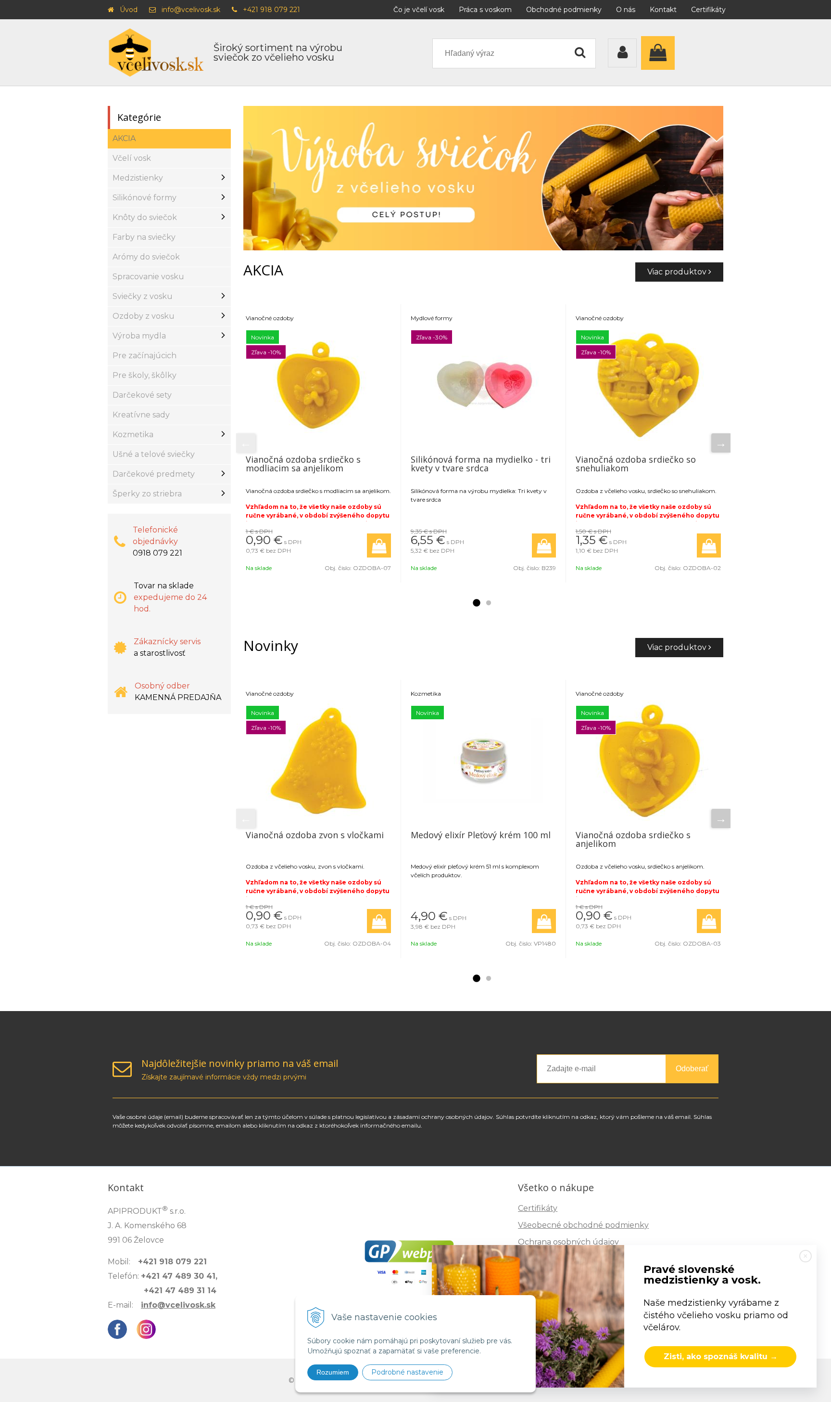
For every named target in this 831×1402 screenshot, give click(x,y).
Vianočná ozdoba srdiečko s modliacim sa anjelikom (303, 464)
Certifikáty (708, 9)
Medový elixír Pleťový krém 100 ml (481, 835)
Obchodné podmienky (564, 9)
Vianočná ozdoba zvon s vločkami (315, 835)
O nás (625, 9)
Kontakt (663, 9)
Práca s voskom (485, 9)
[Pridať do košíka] (379, 545)
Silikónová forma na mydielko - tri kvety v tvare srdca (481, 464)
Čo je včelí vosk (418, 9)
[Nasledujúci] (720, 443)
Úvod (129, 9)
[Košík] (660, 53)
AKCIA (124, 138)
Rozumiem (332, 1372)
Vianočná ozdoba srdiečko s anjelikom (633, 839)
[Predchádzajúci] (245, 443)
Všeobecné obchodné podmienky (583, 1225)
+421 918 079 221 (271, 9)
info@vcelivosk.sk (191, 9)
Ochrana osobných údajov (568, 1241)
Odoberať (692, 1068)
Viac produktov (677, 271)
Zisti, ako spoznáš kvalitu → (721, 1356)
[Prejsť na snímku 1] (476, 603)
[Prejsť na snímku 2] (488, 603)
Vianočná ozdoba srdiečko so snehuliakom (636, 464)
